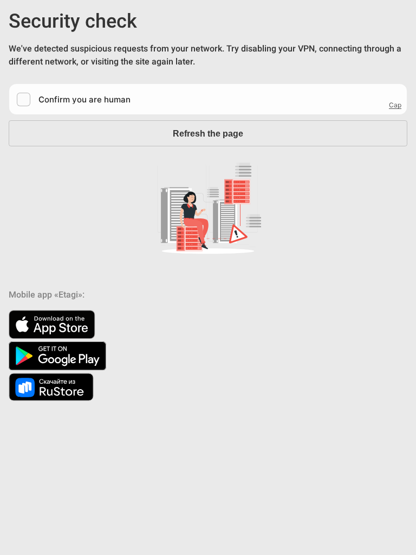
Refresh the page (208, 133)
